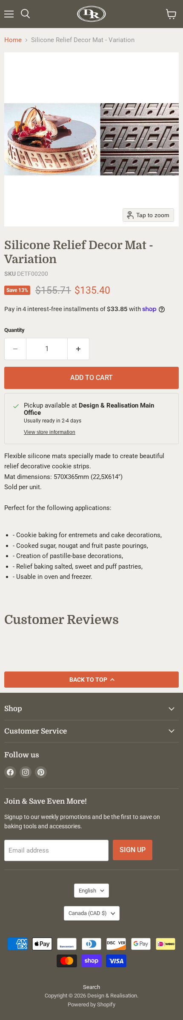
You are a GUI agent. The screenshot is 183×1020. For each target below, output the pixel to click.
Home (13, 40)
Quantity (14, 330)
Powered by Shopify (91, 1004)
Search (91, 987)
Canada (88, 913)
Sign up (133, 850)
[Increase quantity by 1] (78, 349)
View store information (49, 432)
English (87, 890)
